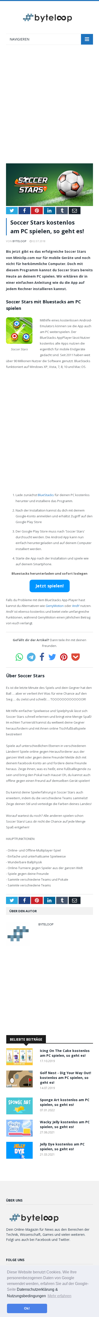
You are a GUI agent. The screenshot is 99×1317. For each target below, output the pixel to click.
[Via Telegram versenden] (31, 657)
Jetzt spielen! (50, 586)
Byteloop (19, 241)
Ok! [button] (27, 1308)
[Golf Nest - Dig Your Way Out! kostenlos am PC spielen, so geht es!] (20, 1086)
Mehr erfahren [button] (59, 1296)
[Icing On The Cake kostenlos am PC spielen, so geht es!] (20, 1064)
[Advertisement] (49, 106)
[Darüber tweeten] (52, 657)
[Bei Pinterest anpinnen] (64, 657)
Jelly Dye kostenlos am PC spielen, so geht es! (62, 1146)
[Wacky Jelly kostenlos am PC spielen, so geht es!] (20, 1135)
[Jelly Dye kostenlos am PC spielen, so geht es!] (20, 1157)
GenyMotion (55, 606)
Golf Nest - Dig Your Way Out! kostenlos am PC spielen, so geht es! (65, 1078)
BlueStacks (46, 495)
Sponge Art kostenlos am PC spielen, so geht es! (64, 1102)
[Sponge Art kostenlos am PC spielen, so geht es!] (20, 1113)
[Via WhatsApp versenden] (19, 657)
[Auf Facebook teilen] (41, 657)
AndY (76, 606)
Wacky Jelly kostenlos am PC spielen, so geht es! (65, 1124)
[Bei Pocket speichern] (75, 657)
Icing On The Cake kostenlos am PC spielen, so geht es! (65, 1053)
